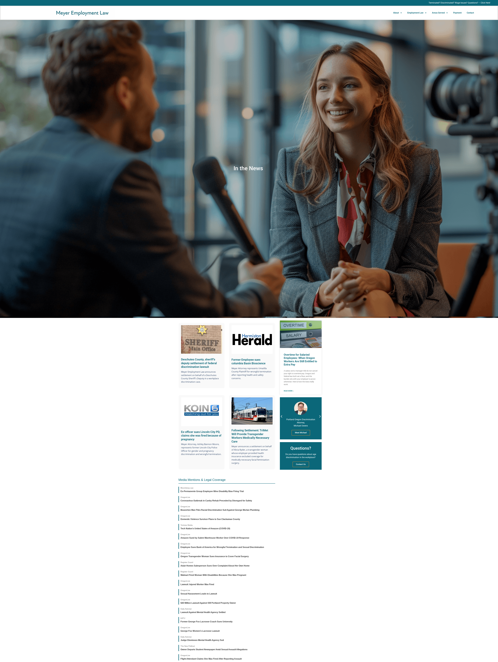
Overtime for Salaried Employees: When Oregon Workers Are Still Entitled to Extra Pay (300, 359)
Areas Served (438, 13)
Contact (470, 13)
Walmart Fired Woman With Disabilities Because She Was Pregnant (213, 575)
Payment (457, 13)
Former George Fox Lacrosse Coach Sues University (207, 622)
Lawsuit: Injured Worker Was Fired (197, 584)
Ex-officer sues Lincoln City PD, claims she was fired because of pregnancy (201, 435)
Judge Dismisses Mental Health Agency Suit (202, 640)
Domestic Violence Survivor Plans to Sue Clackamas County (210, 519)
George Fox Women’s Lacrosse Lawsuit (200, 631)
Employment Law (415, 13)
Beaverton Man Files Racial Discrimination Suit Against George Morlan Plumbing (220, 510)
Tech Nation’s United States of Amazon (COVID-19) (205, 528)
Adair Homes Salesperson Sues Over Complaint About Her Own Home (215, 566)
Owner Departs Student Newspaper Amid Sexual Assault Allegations (214, 649)
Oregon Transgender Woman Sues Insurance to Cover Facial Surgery (215, 556)
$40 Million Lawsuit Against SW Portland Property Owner (208, 603)
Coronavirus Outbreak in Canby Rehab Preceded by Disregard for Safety (216, 501)
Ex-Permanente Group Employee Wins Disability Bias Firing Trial (212, 491)
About (396, 13)
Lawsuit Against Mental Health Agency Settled (203, 612)
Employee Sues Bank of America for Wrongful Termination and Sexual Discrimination (222, 547)
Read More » (289, 391)
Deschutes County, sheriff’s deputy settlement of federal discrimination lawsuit (199, 363)
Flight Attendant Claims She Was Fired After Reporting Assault (211, 659)
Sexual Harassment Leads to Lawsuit (199, 594)
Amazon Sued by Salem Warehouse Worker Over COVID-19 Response (215, 538)
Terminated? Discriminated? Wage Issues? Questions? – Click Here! (459, 3)
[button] (281, 416)
